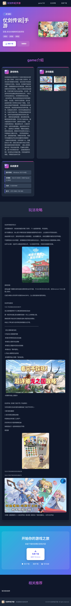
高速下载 (64, 3)
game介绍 (41, 3)
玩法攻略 (53, 3)
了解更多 (23, 44)
